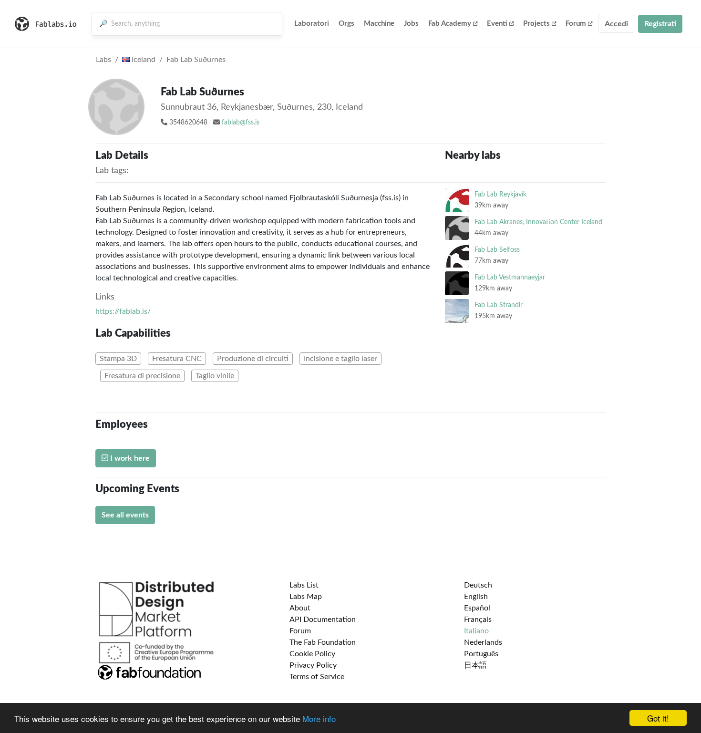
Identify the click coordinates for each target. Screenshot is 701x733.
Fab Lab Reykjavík (500, 194)
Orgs (346, 23)
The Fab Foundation (322, 642)
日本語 (475, 665)
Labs (103, 59)
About (299, 608)
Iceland (142, 59)
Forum (576, 23)
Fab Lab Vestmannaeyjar (509, 277)
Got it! (658, 718)
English (476, 596)
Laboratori (311, 23)
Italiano (476, 631)
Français (478, 619)
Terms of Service (316, 677)
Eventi (497, 23)
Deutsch (478, 585)
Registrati (660, 24)
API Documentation (322, 619)
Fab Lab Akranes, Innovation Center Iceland (538, 222)
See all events (125, 515)
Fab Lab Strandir (498, 305)
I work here (129, 458)
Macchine (379, 23)
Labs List (304, 585)
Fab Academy (449, 23)
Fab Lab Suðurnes (196, 59)
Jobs (411, 23)
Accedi (616, 24)
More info (319, 718)
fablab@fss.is (240, 122)
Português (481, 654)
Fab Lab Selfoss (497, 249)
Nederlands (483, 642)
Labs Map (305, 596)
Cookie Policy (312, 654)
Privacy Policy (313, 665)
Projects (536, 23)
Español (477, 608)
